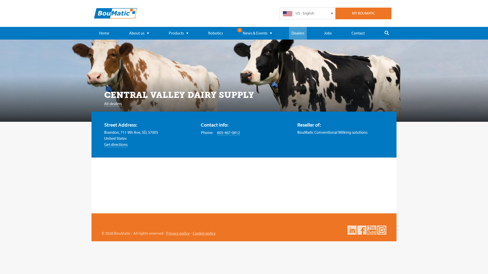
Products (176, 33)
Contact (358, 33)
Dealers (298, 33)
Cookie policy (204, 233)
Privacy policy (178, 233)
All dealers (113, 103)
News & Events (255, 33)
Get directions (116, 144)
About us (136, 33)
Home (104, 33)
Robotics (215, 33)
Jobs (328, 33)
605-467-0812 (228, 132)
